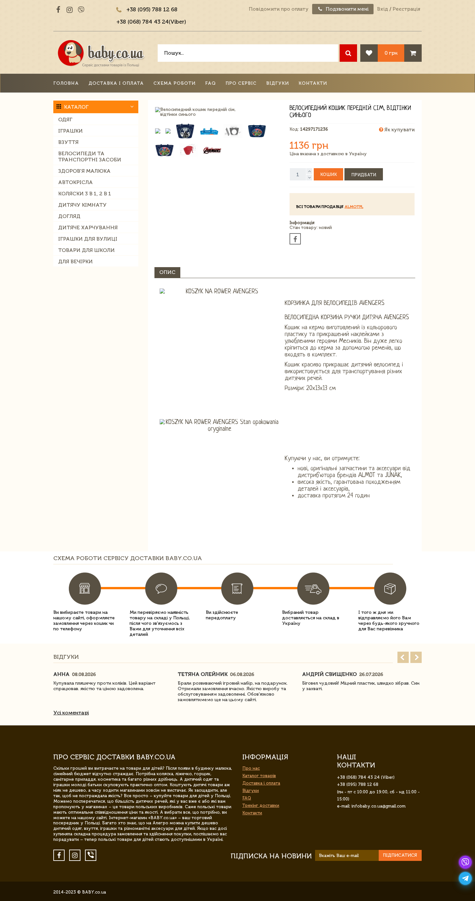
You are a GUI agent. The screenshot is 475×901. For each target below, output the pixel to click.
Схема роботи (174, 83)
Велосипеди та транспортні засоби (89, 156)
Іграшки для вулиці (87, 239)
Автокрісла (75, 182)
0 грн (391, 53)
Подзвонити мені (346, 9)
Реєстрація (406, 9)
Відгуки (277, 83)
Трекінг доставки (260, 805)
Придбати (363, 174)
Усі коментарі (71, 713)
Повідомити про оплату (279, 9)
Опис (167, 272)
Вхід (382, 9)
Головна (66, 83)
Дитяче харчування (88, 227)
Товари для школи (86, 250)
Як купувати (399, 130)
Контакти (313, 83)
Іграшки (70, 131)
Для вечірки (75, 261)
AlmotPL (353, 206)
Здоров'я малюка (84, 171)
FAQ (210, 83)
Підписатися (400, 855)
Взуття (68, 142)
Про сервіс (241, 83)
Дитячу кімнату (82, 205)
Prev (403, 657)
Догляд (69, 216)
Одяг (65, 119)
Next (416, 657)
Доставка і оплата (116, 83)
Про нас (251, 768)
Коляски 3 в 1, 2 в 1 (84, 193)
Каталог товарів (259, 775)
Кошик (328, 174)
